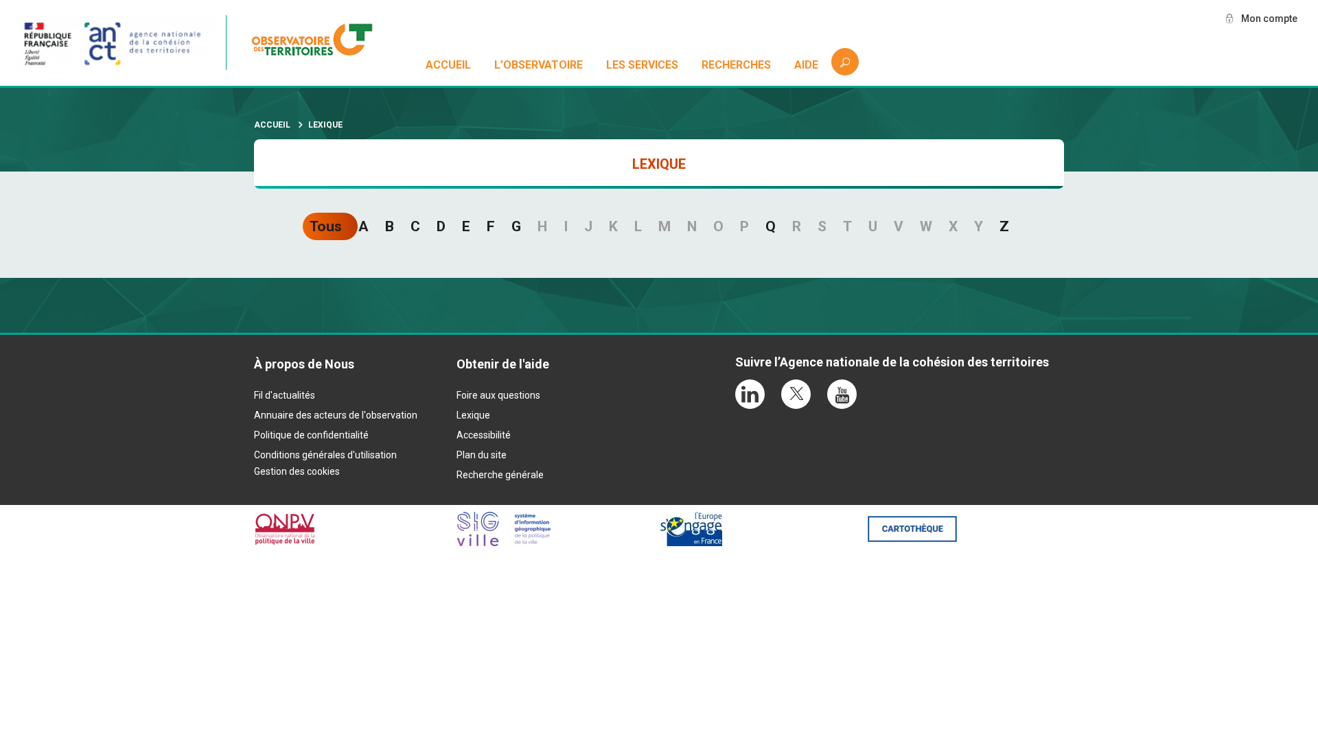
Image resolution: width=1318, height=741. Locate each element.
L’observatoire (538, 64)
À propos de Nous (304, 364)
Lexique (473, 415)
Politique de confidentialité (311, 435)
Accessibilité (483, 435)
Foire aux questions (498, 395)
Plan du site (481, 454)
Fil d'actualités (284, 395)
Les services (642, 64)
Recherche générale (500, 474)
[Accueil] (319, 42)
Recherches (736, 64)
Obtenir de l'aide (502, 364)
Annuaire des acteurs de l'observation (335, 415)
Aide (806, 64)
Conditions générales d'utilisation (325, 454)
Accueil (448, 64)
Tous (326, 226)
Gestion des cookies (297, 471)
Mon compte (1269, 18)
